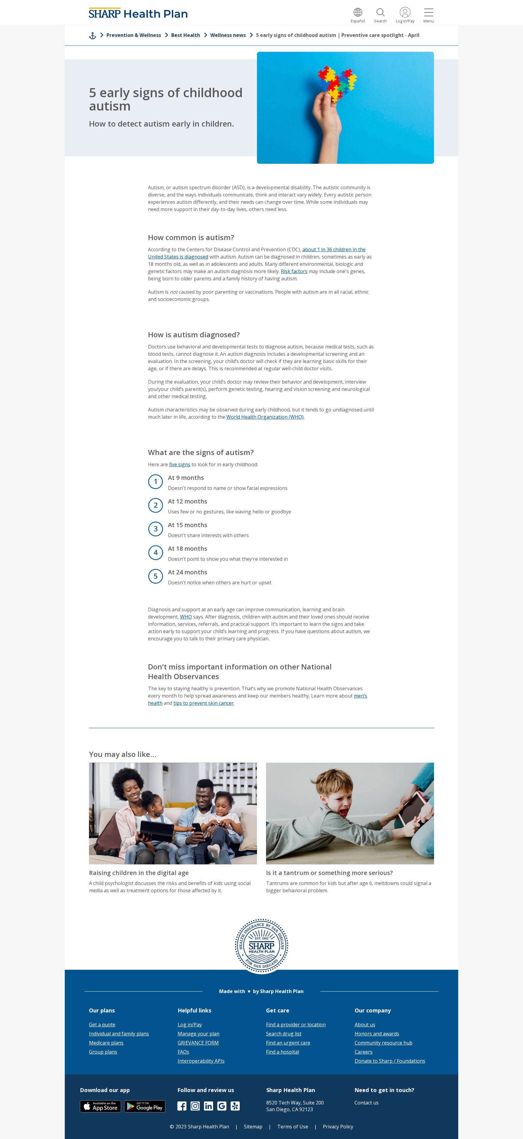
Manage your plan (198, 1033)
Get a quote (102, 1024)
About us (365, 1024)
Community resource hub (384, 1042)
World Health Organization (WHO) (265, 417)
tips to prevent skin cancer (203, 703)
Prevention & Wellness (134, 35)
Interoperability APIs (201, 1061)
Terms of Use (292, 1126)
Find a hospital (282, 1051)
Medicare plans (106, 1042)
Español (358, 21)
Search (380, 21)
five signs (179, 464)
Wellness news (228, 35)
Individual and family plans (119, 1033)
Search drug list (283, 1033)
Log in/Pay (405, 21)
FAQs (183, 1051)
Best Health (185, 35)
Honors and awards (377, 1033)
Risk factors (294, 271)
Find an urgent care (288, 1042)
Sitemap (253, 1126)
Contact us (366, 1102)
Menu (428, 21)
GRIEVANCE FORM (198, 1042)
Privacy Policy (338, 1126)
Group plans (103, 1051)
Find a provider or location (296, 1024)
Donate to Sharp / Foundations (390, 1061)
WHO (186, 616)
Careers (364, 1051)
